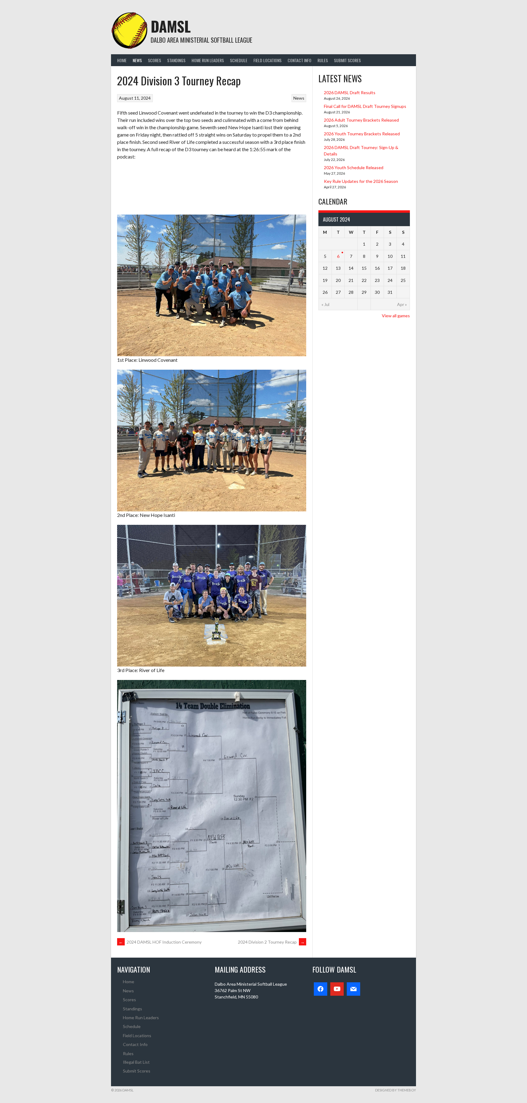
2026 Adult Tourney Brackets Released (361, 120)
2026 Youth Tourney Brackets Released (362, 133)
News (137, 60)
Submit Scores (347, 60)
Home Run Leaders (208, 60)
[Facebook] (320, 989)
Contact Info (299, 60)
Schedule (238, 60)
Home (122, 60)
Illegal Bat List (136, 1062)
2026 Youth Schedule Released (353, 167)
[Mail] (353, 989)
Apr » (402, 304)
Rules (322, 60)
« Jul (325, 304)
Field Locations (267, 60)
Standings (176, 60)
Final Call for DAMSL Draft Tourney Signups (365, 106)
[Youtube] (337, 989)
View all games (396, 315)
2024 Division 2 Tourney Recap (271, 942)
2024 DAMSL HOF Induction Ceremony (160, 942)
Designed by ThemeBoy (395, 1090)
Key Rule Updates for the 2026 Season (361, 181)
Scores (154, 60)
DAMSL (171, 26)
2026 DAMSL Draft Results (349, 92)
